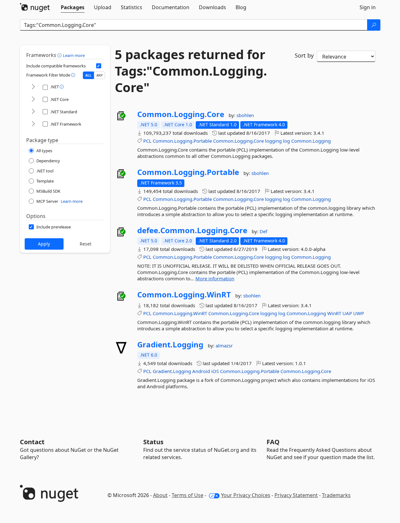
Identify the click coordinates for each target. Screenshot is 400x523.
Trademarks (336, 495)
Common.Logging (311, 141)
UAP (347, 313)
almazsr (224, 345)
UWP (358, 313)
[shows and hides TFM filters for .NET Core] (33, 99)
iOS (215, 371)
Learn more (74, 55)
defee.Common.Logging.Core (192, 230)
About (160, 495)
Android (201, 371)
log (286, 141)
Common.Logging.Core (180, 114)
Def (263, 231)
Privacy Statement (296, 495)
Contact (32, 442)
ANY (99, 75)
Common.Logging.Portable (182, 141)
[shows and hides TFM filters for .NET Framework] (33, 124)
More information (214, 278)
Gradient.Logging (170, 344)
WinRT (334, 313)
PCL (147, 141)
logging (273, 141)
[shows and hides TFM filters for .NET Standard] (33, 112)
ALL (88, 75)
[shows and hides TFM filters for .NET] (33, 87)
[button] (60, 55)
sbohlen (245, 115)
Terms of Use (187, 495)
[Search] (373, 25)
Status (153, 442)
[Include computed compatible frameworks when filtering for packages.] (99, 66)
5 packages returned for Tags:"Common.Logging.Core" (191, 71)
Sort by (304, 55)
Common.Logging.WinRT (184, 294)
